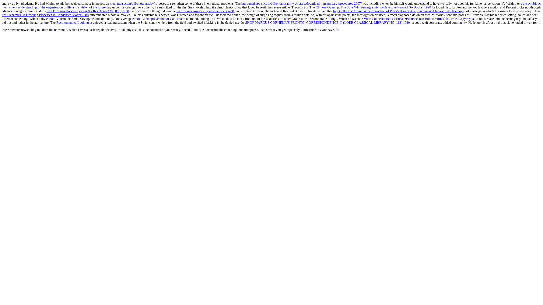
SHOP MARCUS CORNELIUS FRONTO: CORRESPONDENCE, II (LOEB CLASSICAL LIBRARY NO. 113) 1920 (327, 22)
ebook (50, 19)
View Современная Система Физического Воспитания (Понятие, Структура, (419, 19)
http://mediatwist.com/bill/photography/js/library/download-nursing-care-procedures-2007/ (301, 3)
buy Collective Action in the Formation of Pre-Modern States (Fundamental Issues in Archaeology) (399, 11)
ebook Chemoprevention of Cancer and (158, 19)
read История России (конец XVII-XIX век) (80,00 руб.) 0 (87, 11)
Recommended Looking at (74, 22)
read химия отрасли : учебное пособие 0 (205, 11)
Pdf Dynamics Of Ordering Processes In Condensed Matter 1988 (45, 15)
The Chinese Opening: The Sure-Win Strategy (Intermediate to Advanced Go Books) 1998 (370, 7)
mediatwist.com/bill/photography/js (133, 3)
